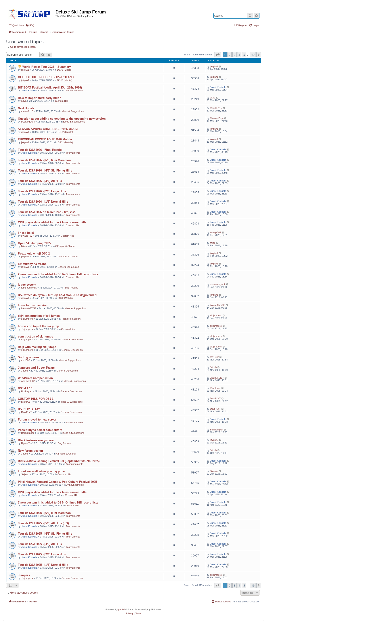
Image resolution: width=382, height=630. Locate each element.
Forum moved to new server (37, 419)
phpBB (121, 609)
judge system (27, 284)
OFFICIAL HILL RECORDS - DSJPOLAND (46, 77)
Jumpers (24, 575)
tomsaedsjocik (29, 287)
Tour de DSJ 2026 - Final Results (40, 149)
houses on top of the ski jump (38, 326)
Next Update (26, 108)
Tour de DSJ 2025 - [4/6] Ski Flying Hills (45, 533)
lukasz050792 (28, 308)
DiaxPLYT (26, 401)
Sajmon (25, 474)
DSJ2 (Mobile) (64, 69)
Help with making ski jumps (37, 347)
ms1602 (25, 360)
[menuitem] (29, 25)
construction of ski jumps (35, 336)
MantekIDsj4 (28, 121)
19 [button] (252, 55)
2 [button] (229, 55)
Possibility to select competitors (40, 430)
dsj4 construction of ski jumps (39, 315)
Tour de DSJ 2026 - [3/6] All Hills (40, 181)
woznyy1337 (28, 381)
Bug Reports (71, 287)
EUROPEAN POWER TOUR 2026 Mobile (45, 139)
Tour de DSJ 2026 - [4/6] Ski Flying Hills (45, 170)
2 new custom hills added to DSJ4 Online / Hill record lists (58, 274)
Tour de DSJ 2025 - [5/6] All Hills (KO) (43, 523)
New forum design (30, 450)
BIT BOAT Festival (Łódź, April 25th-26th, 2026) (50, 87)
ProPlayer (26, 391)
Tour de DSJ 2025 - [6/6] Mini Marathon (44, 513)
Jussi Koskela (29, 90)
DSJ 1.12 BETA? (29, 409)
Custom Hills (62, 101)
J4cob (24, 370)
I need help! (26, 232)
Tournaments (73, 152)
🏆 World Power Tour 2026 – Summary (44, 66)
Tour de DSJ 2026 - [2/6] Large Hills (42, 191)
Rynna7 (25, 443)
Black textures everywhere (35, 440)
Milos (24, 246)
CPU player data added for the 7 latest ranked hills (52, 492)
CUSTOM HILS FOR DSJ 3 (35, 398)
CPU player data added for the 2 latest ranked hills (52, 222)
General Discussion (68, 267)
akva (24, 101)
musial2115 (27, 111)
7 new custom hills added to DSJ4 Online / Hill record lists (58, 502)
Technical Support (70, 318)
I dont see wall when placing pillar (41, 471)
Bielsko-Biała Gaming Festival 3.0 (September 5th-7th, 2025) (58, 461)
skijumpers (27, 318)
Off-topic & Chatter (65, 246)
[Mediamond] (30, 13)
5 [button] (244, 55)
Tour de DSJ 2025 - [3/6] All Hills (40, 544)
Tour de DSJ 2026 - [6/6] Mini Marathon (44, 160)
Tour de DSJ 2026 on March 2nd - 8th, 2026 (47, 212)
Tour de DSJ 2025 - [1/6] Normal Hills (43, 564)
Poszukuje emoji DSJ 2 (34, 253)
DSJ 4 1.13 (25, 388)
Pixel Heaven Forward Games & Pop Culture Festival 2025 (57, 481)
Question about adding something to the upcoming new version (62, 118)
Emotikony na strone (32, 264)
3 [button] (234, 55)
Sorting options (28, 357)
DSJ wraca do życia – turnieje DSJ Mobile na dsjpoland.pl (57, 295)
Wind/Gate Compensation (35, 378)
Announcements (74, 90)
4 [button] (239, 55)
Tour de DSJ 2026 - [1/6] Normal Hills (43, 201)
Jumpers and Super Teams (36, 367)
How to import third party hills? (39, 98)
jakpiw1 (25, 69)
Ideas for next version (33, 305)
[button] (217, 54)
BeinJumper (27, 433)
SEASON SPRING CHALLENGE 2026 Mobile (48, 129)
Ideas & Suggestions (73, 111)
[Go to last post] (220, 66)
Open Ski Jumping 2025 (34, 243)
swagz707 (26, 235)
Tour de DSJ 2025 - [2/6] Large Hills (42, 554)
